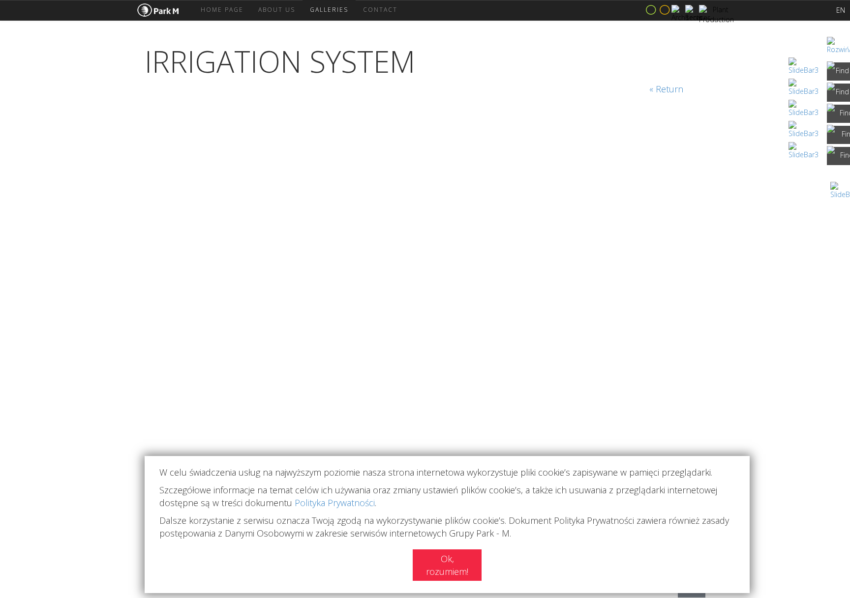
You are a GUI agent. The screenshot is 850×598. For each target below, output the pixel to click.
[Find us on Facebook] (838, 71)
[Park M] (165, 10)
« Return (666, 89)
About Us (276, 9)
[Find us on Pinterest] (838, 135)
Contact (380, 9)
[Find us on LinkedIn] (838, 114)
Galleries (329, 9)
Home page (222, 9)
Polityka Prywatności (335, 503)
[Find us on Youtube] (838, 156)
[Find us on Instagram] (838, 93)
